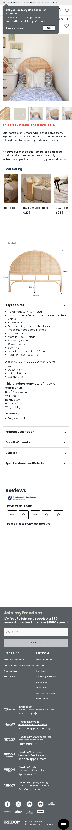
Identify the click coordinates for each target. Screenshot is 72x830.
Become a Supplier (45, 693)
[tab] (36, 305)
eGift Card (41, 687)
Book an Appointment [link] (32, 728)
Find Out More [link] (27, 789)
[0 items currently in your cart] (65, 10)
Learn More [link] (25, 744)
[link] (36, 476)
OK (49, 28)
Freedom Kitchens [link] (28, 721)
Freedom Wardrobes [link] (30, 752)
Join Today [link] (25, 713)
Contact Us (42, 682)
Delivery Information (14, 659)
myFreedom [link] (25, 706)
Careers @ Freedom (46, 676)
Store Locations (44, 659)
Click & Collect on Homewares (19, 665)
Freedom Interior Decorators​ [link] (34, 737)
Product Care (10, 670)
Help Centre (10, 676)
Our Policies (42, 698)
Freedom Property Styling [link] (33, 782)
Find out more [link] (15, 28)
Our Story (40, 665)
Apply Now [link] (25, 774)
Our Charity (42, 670)
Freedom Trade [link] (27, 767)
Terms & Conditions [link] (35, 824)
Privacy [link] (49, 824)
